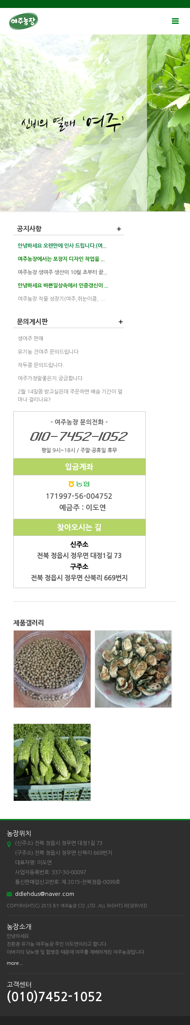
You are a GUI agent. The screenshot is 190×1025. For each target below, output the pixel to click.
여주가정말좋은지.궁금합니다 (50, 378)
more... (15, 963)
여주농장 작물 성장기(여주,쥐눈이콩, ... (61, 299)
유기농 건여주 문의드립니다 (48, 352)
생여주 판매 (30, 338)
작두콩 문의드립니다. (41, 365)
